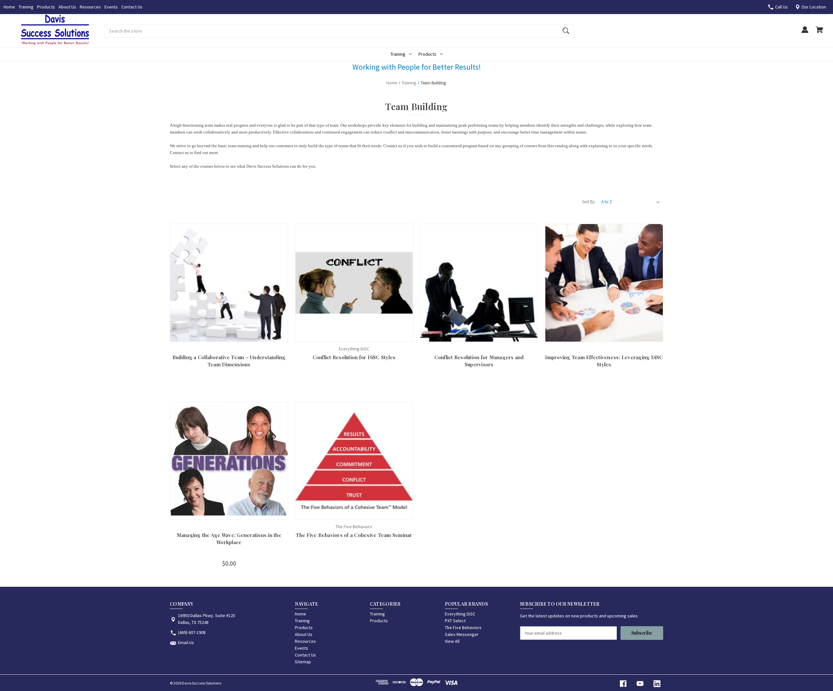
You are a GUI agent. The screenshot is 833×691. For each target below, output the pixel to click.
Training (26, 7)
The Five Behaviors (463, 627)
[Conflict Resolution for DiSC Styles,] (354, 283)
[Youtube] (640, 683)
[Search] (566, 31)
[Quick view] (213, 335)
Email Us (186, 642)
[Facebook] (623, 683)
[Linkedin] (657, 683)
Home (9, 7)
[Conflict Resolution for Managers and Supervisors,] (479, 283)
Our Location (813, 7)
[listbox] (630, 202)
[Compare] (229, 335)
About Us (67, 7)
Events (111, 7)
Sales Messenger (462, 634)
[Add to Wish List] (244, 335)
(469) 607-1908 (192, 632)
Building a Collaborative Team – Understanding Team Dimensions (228, 361)
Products (46, 7)
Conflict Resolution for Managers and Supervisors (479, 361)
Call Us (781, 7)
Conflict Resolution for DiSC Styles (354, 357)
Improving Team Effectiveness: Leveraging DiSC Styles (604, 361)
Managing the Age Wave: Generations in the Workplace (229, 539)
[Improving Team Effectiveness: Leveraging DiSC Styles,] (604, 283)
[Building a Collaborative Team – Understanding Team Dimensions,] (229, 283)
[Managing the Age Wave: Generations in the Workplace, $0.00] (229, 461)
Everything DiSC (460, 614)
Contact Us (132, 7)
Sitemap (303, 662)
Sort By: (588, 201)
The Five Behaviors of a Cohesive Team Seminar (354, 535)
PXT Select (455, 621)
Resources (90, 7)
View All (452, 641)
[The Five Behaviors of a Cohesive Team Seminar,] (354, 461)
